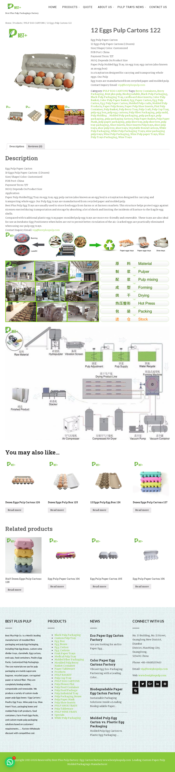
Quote (87, 7)
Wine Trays (125, 137)
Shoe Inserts (117, 124)
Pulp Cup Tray (160, 109)
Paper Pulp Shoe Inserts (139, 106)
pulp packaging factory (119, 118)
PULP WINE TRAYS (66, 711)
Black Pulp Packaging (154, 94)
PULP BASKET (63, 674)
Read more (14, 510)
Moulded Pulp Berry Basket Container (66, 664)
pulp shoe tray (134, 121)
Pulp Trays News (130, 7)
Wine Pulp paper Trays (143, 134)
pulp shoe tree (151, 121)
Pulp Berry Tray (128, 109)
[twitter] (143, 684)
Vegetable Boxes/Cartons (143, 128)
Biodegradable (131, 94)
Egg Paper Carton (140, 100)
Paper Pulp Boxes (113, 106)
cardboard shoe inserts (138, 97)
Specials (59, 714)
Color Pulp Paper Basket (114, 100)
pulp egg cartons (117, 112)
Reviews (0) (35, 146)
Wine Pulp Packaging (116, 134)
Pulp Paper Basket (144, 118)
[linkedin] (157, 684)
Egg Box (60, 641)
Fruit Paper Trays (65, 653)
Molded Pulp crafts (140, 103)
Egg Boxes (61, 644)
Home (52, 7)
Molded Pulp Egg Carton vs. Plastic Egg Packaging (107, 722)
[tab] (17, 146)
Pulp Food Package (66, 690)
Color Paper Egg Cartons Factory (103, 662)
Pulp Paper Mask (65, 699)
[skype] (135, 691)
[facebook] (135, 684)
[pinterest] (165, 684)
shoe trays (122, 128)
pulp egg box (98, 112)
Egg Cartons (62, 650)
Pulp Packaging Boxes (68, 696)
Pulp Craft (145, 109)
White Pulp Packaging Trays (128, 131)
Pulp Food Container (67, 687)
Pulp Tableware (64, 708)
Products (17, 23)
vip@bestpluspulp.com (131, 85)
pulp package (147, 115)
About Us (105, 7)
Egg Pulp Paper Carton (114, 103)
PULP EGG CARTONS (34, 23)
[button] (10, 762)
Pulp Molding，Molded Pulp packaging (114, 115)
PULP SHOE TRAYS (66, 705)
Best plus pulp (113, 94)
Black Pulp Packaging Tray (107, 97)
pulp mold (162, 112)
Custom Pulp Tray (65, 638)
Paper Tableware (65, 668)
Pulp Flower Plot (64, 684)
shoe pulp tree (106, 128)
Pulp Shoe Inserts (65, 702)
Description (16, 146)
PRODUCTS (70, 7)
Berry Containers (146, 90)
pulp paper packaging (111, 121)
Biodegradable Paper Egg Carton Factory (106, 691)
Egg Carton (61, 647)
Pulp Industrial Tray (66, 693)
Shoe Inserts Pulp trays (139, 124)
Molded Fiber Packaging (69, 659)
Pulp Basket (111, 109)
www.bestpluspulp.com (152, 675)
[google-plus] (150, 684)
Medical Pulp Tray (65, 656)
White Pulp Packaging (68, 717)
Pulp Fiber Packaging (142, 112)
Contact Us (158, 7)
